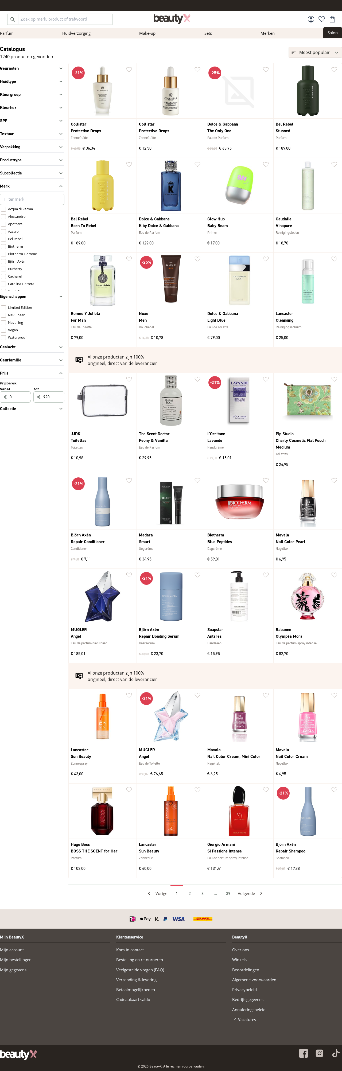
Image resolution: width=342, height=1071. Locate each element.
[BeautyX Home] (172, 19)
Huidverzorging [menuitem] (76, 33)
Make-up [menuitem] (147, 33)
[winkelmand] (332, 19)
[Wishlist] (321, 19)
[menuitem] (332, 32)
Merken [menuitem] (268, 33)
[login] (311, 19)
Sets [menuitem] (208, 33)
